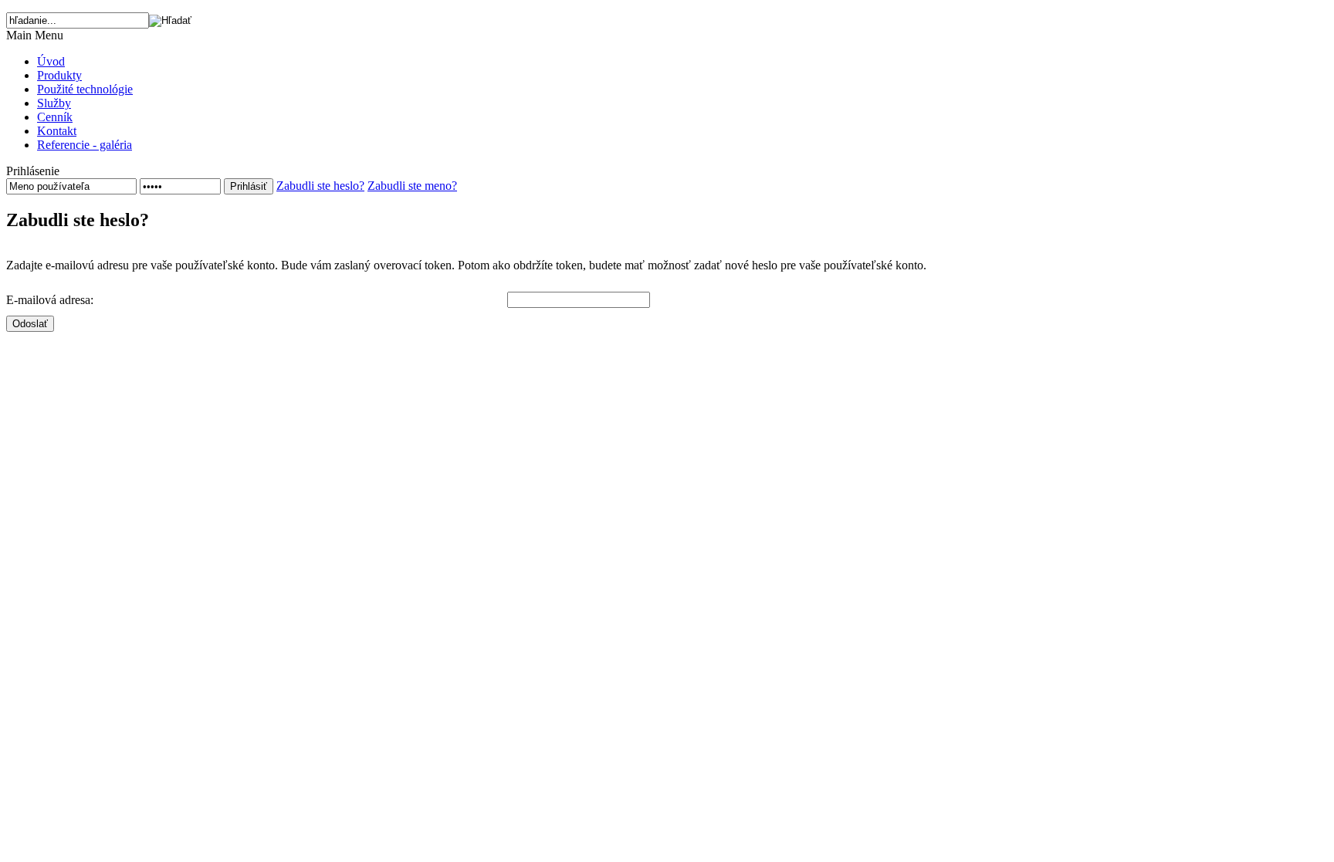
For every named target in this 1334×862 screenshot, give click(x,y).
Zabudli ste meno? (412, 185)
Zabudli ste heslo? (320, 185)
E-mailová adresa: (49, 299)
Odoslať (30, 324)
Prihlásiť (248, 186)
